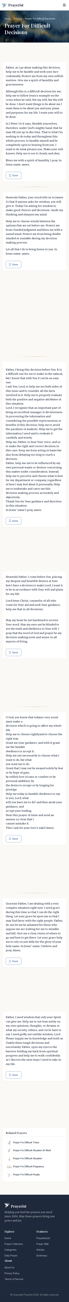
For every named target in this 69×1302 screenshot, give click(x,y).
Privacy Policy (11, 1273)
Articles (40, 1249)
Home (7, 18)
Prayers (18, 18)
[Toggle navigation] (64, 5)
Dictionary (41, 1255)
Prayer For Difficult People (26, 1174)
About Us (9, 1267)
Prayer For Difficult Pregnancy (28, 1166)
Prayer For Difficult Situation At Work (32, 1150)
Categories (10, 1249)
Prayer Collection (13, 1244)
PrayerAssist (43, 1238)
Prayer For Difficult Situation (27, 1158)
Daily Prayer (10, 1255)
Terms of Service (13, 1279)
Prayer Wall (42, 1244)
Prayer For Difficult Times (26, 1142)
